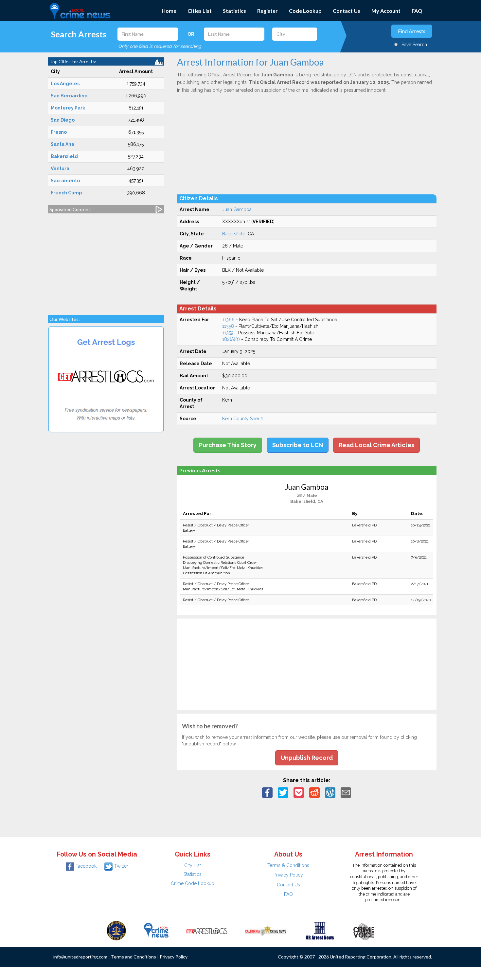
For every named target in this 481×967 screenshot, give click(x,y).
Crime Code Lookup (192, 883)
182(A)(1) (231, 339)
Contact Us (346, 11)
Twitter (121, 866)
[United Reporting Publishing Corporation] (116, 930)
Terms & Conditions (288, 865)
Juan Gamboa (237, 209)
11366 (228, 319)
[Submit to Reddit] (314, 792)
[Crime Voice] (364, 930)
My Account (386, 11)
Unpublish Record (307, 757)
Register (267, 11)
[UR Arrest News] (319, 930)
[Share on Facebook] (267, 792)
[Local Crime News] (156, 930)
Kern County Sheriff (242, 418)
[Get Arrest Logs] (206, 930)
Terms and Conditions (133, 956)
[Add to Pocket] (299, 792)
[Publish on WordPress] (330, 792)
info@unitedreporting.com (80, 956)
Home (169, 11)
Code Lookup (305, 11)
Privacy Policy (288, 875)
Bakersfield (233, 233)
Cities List (199, 11)
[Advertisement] (106, 261)
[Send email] (346, 792)
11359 (228, 332)
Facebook (86, 866)
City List (192, 865)
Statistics (234, 11)
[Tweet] (283, 792)
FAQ (417, 11)
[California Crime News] (266, 930)
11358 (228, 326)
